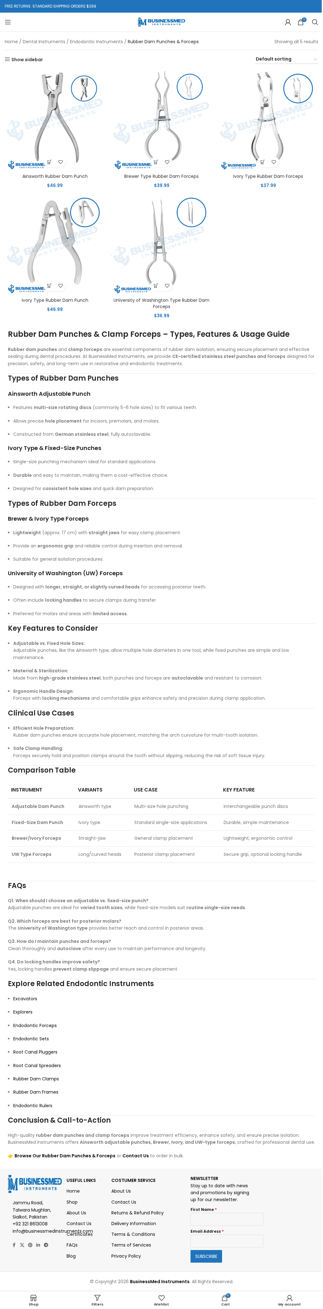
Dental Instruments (44, 41)
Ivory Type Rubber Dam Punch (55, 300)
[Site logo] (161, 22)
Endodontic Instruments (96, 41)
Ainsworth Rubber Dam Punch (55, 176)
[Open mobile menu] (8, 22)
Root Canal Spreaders (37, 1065)
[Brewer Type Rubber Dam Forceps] (161, 120)
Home (11, 41)
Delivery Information (133, 1223)
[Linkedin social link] (38, 1245)
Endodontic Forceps (35, 1025)
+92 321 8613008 (30, 1224)
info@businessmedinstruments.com (53, 1231)
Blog (71, 1256)
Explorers (22, 1012)
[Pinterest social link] (30, 1245)
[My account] (288, 22)
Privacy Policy (126, 1256)
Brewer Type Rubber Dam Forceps (161, 176)
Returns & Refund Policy (137, 1213)
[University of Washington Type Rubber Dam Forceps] (161, 244)
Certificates (80, 1234)
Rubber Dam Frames (35, 1092)
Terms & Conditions (133, 1234)
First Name (204, 1209)
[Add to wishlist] (60, 161)
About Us (76, 1213)
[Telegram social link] (46, 1245)
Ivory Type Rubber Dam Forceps (268, 176)
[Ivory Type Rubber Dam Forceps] (268, 120)
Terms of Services (131, 1245)
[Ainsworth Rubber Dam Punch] (55, 120)
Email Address (207, 1231)
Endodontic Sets (31, 1039)
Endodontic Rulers (32, 1105)
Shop (72, 1202)
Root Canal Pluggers (35, 1052)
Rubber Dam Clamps (36, 1079)
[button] (49, 161)
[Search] (315, 22)
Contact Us (135, 1156)
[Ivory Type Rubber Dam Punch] (55, 244)
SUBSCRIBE (206, 1256)
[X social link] (22, 1245)
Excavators (25, 999)
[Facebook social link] (14, 1245)
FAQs (72, 1245)
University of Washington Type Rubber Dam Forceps (161, 303)
